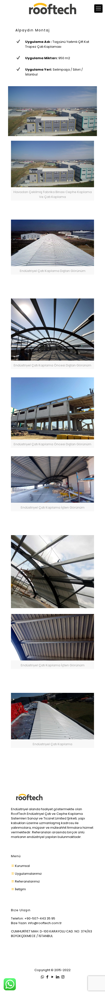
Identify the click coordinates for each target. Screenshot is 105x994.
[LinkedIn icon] (58, 976)
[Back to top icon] (98, 987)
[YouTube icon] (52, 976)
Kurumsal (22, 866)
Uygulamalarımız (28, 873)
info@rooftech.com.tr (45, 923)
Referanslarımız (27, 881)
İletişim (20, 889)
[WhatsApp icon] (42, 976)
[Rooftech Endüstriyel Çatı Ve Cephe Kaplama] (52, 8)
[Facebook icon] (47, 976)
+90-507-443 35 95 (39, 918)
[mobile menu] (98, 8)
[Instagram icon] (63, 976)
